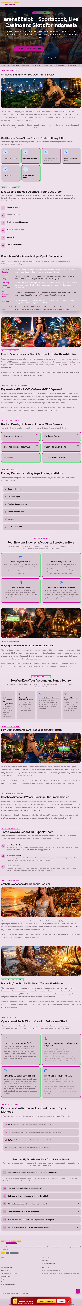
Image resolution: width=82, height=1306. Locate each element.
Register (45, 1260)
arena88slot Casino (8, 1284)
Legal (3, 1279)
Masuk (61, 1301)
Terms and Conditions (9, 1273)
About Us (4, 1270)
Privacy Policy (6, 1276)
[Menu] (78, 3)
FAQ (2, 1281)
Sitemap (78, 1293)
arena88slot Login (48, 1263)
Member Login (56, 48)
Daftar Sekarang (46, 1301)
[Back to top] (78, 1291)
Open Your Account (29, 48)
